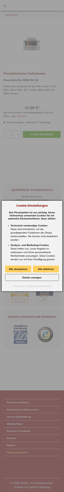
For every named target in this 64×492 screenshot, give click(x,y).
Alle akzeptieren (18, 269)
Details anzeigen (32, 277)
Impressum (19, 286)
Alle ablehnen (46, 269)
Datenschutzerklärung (39, 286)
